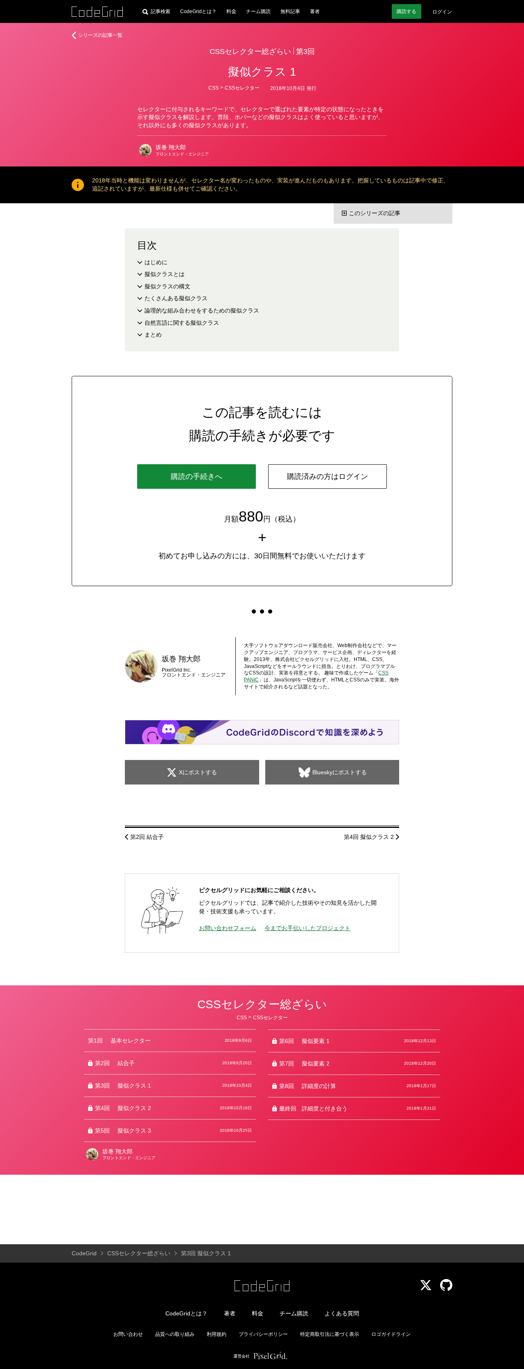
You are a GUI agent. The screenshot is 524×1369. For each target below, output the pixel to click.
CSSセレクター (242, 88)
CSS (213, 88)
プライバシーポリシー (263, 1334)
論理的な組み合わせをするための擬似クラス (202, 310)
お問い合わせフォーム (227, 928)
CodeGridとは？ (198, 11)
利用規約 (216, 1334)
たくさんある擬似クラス (176, 298)
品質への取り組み (174, 1334)
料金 (231, 11)
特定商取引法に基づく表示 (329, 1334)
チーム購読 (258, 11)
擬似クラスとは (165, 274)
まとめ (153, 334)
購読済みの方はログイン (327, 476)
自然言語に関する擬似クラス (182, 322)
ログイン (442, 12)
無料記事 (290, 11)
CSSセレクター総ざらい (250, 51)
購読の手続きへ (196, 476)
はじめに (156, 262)
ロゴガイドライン (391, 1334)
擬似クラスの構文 (167, 286)
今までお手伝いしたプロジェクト (307, 928)
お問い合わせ (128, 1334)
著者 (315, 11)
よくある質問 (342, 1313)
